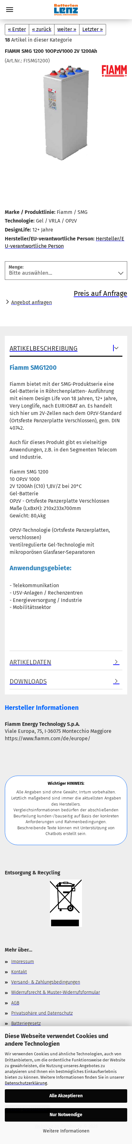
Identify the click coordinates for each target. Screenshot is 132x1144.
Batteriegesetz (26, 1023)
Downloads (28, 681)
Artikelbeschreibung (44, 348)
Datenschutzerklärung (26, 1083)
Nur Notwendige (66, 1114)
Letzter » (92, 29)
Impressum (22, 961)
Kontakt (19, 972)
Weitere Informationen (66, 1131)
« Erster (17, 29)
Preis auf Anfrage (100, 293)
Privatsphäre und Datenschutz (42, 1013)
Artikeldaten (30, 662)
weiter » (66, 29)
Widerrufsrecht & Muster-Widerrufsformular (55, 992)
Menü (9, 9)
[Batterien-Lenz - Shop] (66, 9)
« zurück (41, 29)
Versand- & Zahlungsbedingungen (45, 982)
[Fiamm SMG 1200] (66, 112)
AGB (15, 1003)
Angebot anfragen (31, 302)
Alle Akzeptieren (66, 1096)
